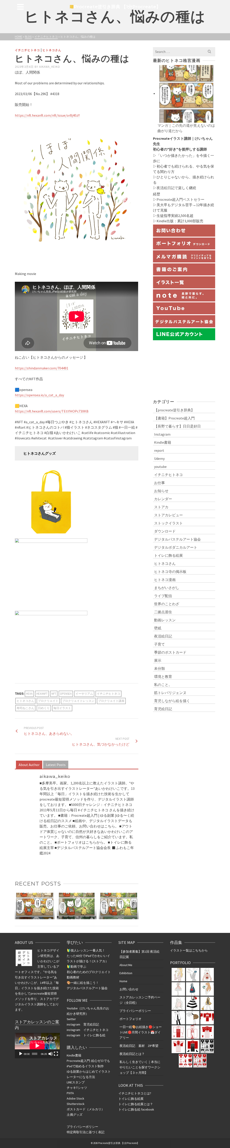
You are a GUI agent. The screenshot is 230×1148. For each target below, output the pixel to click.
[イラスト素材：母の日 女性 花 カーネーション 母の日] (192, 974)
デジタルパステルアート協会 (177, 539)
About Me (125, 965)
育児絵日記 (163, 709)
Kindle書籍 (162, 442)
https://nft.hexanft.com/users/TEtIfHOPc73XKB (51, 411)
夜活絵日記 (166, 188)
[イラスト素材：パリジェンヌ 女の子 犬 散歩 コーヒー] (207, 1003)
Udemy (159, 458)
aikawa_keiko (49, 67)
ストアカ (161, 507)
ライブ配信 (163, 596)
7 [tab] (90, 917)
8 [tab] (95, 917)
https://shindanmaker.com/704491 (41, 368)
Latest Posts (56, 764)
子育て (159, 644)
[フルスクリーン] (56, 1054)
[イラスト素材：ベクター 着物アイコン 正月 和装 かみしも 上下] (207, 1032)
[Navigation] (20, 6)
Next (134, 906)
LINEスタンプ (76, 1082)
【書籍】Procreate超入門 (174, 418)
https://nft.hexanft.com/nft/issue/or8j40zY (47, 115)
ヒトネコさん (51, 50)
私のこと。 (163, 684)
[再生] (20, 1054)
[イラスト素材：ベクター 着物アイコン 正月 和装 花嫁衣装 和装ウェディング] (192, 1032)
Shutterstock (75, 1104)
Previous (18, 906)
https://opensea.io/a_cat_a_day (39, 395)
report (159, 450)
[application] (37, 1045)
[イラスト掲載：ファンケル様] (178, 974)
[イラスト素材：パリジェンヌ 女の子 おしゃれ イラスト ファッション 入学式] (192, 989)
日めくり (44, 708)
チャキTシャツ (77, 1088)
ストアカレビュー (168, 515)
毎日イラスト (62, 708)
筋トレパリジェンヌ (170, 692)
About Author (29, 764)
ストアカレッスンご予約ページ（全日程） (139, 1000)
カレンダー (163, 499)
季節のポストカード (170, 652)
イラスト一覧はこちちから (189, 950)
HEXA (29, 694)
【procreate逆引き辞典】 (174, 410)
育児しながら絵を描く (172, 700)
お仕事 (159, 482)
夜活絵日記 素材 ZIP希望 (138, 1046)
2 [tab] (63, 917)
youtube (160, 466)
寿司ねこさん (25, 708)
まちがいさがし (166, 587)
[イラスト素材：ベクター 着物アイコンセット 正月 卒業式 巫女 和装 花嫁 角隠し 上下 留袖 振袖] (207, 1046)
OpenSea (66, 694)
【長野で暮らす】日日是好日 (177, 426)
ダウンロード (165, 531)
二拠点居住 (163, 612)
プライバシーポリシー (82, 1127)
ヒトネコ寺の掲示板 (170, 571)
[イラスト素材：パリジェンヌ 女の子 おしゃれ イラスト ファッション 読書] (207, 989)
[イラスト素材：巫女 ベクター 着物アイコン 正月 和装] (178, 1032)
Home (123, 981)
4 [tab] (74, 917)
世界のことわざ (166, 604)
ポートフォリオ (130, 1019)
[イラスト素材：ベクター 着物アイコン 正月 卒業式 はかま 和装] (192, 1046)
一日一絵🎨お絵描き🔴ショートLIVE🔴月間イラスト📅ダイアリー (140, 1032)
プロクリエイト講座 (111, 701)
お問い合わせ (128, 989)
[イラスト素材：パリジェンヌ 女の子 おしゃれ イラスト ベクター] (192, 1003)
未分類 (159, 668)
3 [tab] (68, 917)
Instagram (162, 434)
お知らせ (161, 491)
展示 (157, 660)
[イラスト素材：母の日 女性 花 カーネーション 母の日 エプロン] (178, 989)
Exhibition (125, 973)
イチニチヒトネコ (27, 50)
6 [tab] (84, 917)
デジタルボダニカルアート (175, 547)
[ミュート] (50, 1054)
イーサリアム (84, 694)
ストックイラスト (168, 523)
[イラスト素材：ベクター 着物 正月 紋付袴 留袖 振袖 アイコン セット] (207, 1017)
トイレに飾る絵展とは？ (135, 1104)
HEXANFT (42, 694)
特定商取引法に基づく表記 (85, 1132)
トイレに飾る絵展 (168, 555)
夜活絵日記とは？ (132, 1054)
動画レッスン (165, 620)
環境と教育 (163, 676)
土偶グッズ (74, 1115)
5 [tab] (79, 917)
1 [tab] (57, 917)
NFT (53, 694)
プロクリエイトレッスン (78, 701)
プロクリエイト (48, 701)
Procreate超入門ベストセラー (180, 199)
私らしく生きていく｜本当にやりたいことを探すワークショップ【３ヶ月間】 (139, 1067)
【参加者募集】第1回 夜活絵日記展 (139, 954)
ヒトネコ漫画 (165, 579)
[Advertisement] (184, 369)
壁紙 (157, 628)
